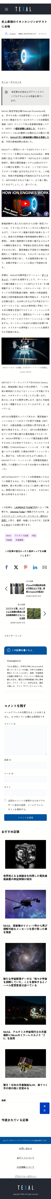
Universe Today (17, 511)
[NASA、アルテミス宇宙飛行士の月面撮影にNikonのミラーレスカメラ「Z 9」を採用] (25, 998)
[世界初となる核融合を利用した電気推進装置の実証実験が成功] (25, 842)
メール (8, 773)
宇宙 (34, 535)
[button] (6, 567)
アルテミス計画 (21, 535)
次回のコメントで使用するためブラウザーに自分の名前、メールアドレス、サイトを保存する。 (26, 805)
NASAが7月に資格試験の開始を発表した (29, 137)
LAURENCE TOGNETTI (25, 507)
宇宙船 (9, 539)
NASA (8, 535)
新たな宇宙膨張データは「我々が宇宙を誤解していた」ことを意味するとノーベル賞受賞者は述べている (25, 982)
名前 (7, 759)
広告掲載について (25, 1167)
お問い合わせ (25, 1148)
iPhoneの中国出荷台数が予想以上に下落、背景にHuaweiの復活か (35, 588)
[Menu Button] (7, 9)
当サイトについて (25, 1157)
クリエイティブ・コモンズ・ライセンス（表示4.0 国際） (25, 516)
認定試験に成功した (25, 128)
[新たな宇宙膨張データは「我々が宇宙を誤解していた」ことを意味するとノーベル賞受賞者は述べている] (25, 945)
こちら (7, 524)
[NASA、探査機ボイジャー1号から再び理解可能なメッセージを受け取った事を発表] (25, 892)
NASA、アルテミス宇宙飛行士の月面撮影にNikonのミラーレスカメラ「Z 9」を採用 (24, 1035)
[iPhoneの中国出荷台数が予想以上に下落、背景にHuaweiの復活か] (17, 585)
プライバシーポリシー (25, 1176)
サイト (7, 787)
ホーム (4, 82)
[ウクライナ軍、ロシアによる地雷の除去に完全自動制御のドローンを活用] (34, 610)
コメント (10, 723)
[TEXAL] (23, 8)
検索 (3, 1100)
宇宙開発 (19, 539)
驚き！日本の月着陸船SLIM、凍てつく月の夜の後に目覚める (25, 1086)
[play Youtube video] (25, 203)
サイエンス (42, 34)
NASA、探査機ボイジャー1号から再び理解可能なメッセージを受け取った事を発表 (25, 929)
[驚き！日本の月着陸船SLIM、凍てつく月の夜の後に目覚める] (25, 1051)
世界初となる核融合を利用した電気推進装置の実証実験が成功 (25, 877)
